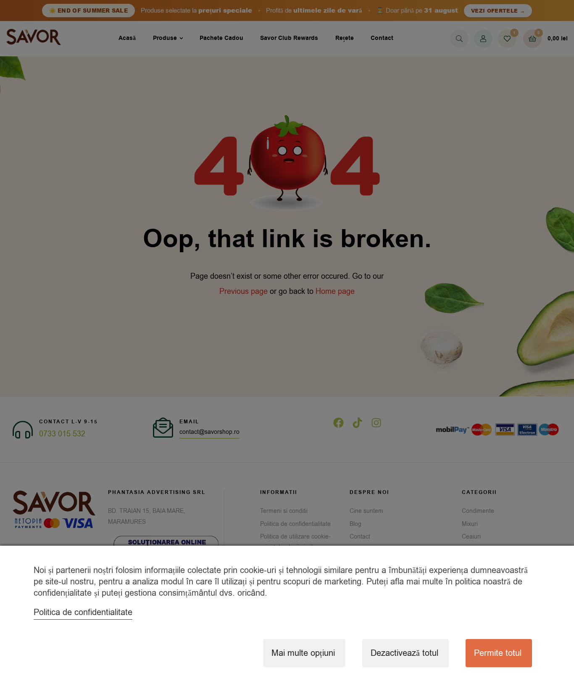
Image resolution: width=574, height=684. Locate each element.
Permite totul (497, 653)
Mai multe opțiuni (303, 653)
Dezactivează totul (404, 653)
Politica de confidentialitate (83, 612)
